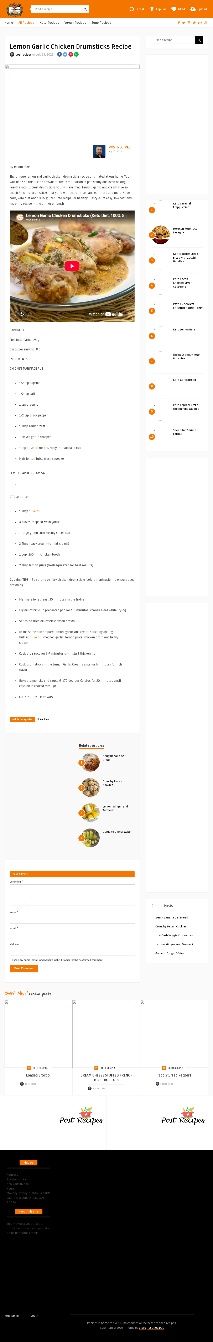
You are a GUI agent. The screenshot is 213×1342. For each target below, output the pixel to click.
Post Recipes (47, 1316)
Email (14, 928)
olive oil (32, 448)
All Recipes (26, 23)
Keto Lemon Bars (184, 329)
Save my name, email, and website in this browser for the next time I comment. (58, 960)
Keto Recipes (49, 23)
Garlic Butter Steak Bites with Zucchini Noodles (185, 257)
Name (14, 912)
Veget (34, 1316)
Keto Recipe (12, 1316)
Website (14, 944)
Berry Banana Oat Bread (171, 917)
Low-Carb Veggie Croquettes (174, 935)
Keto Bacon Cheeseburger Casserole (182, 283)
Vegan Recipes (75, 23)
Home (9, 23)
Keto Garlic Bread (184, 380)
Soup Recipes (101, 23)
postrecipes (23, 54)
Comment (16, 881)
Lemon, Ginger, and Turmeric (174, 944)
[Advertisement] (177, 121)
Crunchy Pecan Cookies (171, 926)
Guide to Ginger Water (117, 832)
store (142, 1328)
